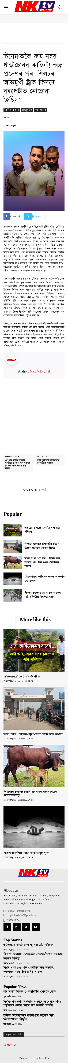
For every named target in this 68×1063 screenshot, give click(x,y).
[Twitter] (26, 927)
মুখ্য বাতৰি (40, 110)
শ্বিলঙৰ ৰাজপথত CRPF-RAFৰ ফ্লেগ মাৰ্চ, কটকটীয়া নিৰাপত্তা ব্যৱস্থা (43, 595)
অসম (5, 1010)
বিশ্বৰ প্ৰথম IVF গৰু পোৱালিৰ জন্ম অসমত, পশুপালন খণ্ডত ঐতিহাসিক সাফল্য (42, 562)
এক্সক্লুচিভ (27, 110)
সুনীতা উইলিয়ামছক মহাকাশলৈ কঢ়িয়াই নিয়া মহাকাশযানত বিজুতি (28, 1017)
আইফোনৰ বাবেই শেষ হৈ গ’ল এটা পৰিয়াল (42, 530)
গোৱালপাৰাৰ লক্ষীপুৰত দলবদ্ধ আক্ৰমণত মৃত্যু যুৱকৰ (45, 579)
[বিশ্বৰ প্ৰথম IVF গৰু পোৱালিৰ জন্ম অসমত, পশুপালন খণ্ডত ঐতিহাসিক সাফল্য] (12, 562)
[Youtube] (36, 927)
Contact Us (9, 1045)
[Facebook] (7, 927)
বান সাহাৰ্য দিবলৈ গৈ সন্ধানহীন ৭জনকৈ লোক (29, 992)
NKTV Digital (11, 125)
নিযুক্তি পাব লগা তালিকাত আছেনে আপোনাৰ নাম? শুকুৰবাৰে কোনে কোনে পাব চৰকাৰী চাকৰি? (32, 1004)
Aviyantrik (36, 1058)
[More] (49, 216)
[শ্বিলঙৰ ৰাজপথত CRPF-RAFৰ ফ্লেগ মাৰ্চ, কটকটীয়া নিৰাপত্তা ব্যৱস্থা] (12, 595)
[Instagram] (17, 927)
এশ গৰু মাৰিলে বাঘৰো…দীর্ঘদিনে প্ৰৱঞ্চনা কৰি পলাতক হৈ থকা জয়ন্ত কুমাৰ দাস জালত (17, 464)
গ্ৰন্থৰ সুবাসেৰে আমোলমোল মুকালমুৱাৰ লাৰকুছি (48, 462)
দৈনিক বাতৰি (12, 110)
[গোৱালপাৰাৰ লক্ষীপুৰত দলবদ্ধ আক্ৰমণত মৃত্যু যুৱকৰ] (12, 578)
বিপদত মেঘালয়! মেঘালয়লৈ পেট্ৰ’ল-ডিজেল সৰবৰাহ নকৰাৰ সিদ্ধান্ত (42, 546)
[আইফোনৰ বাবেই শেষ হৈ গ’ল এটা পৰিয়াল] (12, 530)
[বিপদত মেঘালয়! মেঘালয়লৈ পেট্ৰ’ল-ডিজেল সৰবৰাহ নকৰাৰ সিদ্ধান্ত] (12, 546)
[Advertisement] (34, 413)
